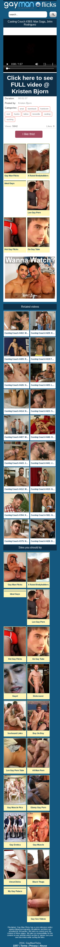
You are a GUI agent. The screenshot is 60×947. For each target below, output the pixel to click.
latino (26, 114)
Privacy (33, 945)
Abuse (43, 945)
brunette (36, 114)
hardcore (44, 109)
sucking (10, 119)
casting (47, 114)
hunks (17, 114)
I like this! (28, 134)
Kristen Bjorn (25, 103)
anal (22, 109)
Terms (23, 945)
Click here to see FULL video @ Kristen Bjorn (30, 84)
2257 (15, 945)
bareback (32, 109)
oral (8, 114)
